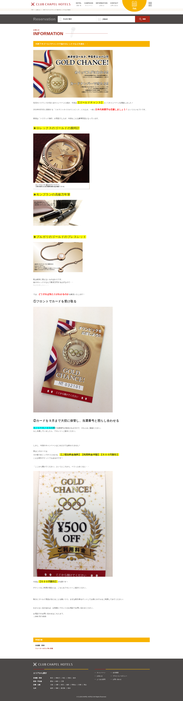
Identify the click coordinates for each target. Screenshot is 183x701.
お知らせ (101, 5)
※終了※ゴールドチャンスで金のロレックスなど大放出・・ (58, 9)
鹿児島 (63, 688)
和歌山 (74, 684)
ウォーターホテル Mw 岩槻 (44, 648)
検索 (144, 19)
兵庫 (57, 684)
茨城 (69, 678)
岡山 (85, 684)
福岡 (51, 688)
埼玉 (63, 678)
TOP (32, 9)
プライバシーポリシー (120, 676)
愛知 (51, 681)
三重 (62, 681)
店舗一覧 (78, 5)
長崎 (57, 688)
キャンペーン (88, 5)
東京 (51, 678)
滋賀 (67, 684)
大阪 (51, 684)
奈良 (62, 684)
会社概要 (116, 672)
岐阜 (57, 681)
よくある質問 (101, 679)
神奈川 (58, 678)
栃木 (74, 678)
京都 (79, 684)
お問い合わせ (114, 5)
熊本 (69, 688)
